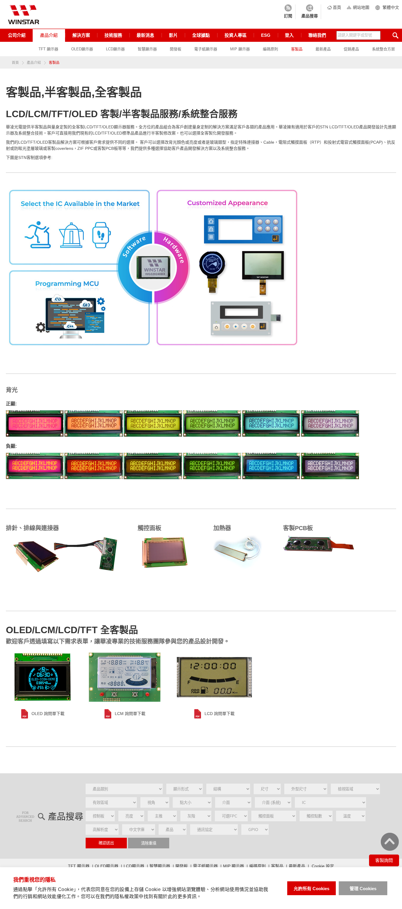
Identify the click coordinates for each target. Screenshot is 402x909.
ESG (265, 35)
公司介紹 (17, 35)
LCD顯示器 (115, 49)
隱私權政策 (126, 896)
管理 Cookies (363, 888)
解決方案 (81, 35)
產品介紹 (49, 35)
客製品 (297, 49)
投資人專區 (236, 35)
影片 (173, 35)
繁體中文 (391, 7)
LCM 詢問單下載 (130, 713)
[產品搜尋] (309, 11)
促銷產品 (351, 49)
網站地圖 (361, 7)
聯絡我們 (317, 35)
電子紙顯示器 (205, 49)
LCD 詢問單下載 (220, 713)
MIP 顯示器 (240, 49)
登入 (289, 35)
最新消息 (145, 35)
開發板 (175, 49)
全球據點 (201, 35)
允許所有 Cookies (311, 888)
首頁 (337, 7)
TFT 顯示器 (48, 49)
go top (390, 841)
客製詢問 (384, 860)
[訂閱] (288, 11)
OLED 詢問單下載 (47, 713)
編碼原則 (270, 49)
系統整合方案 (383, 49)
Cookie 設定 (323, 866)
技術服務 (113, 35)
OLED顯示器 (82, 49)
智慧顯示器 (147, 49)
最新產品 (323, 49)
